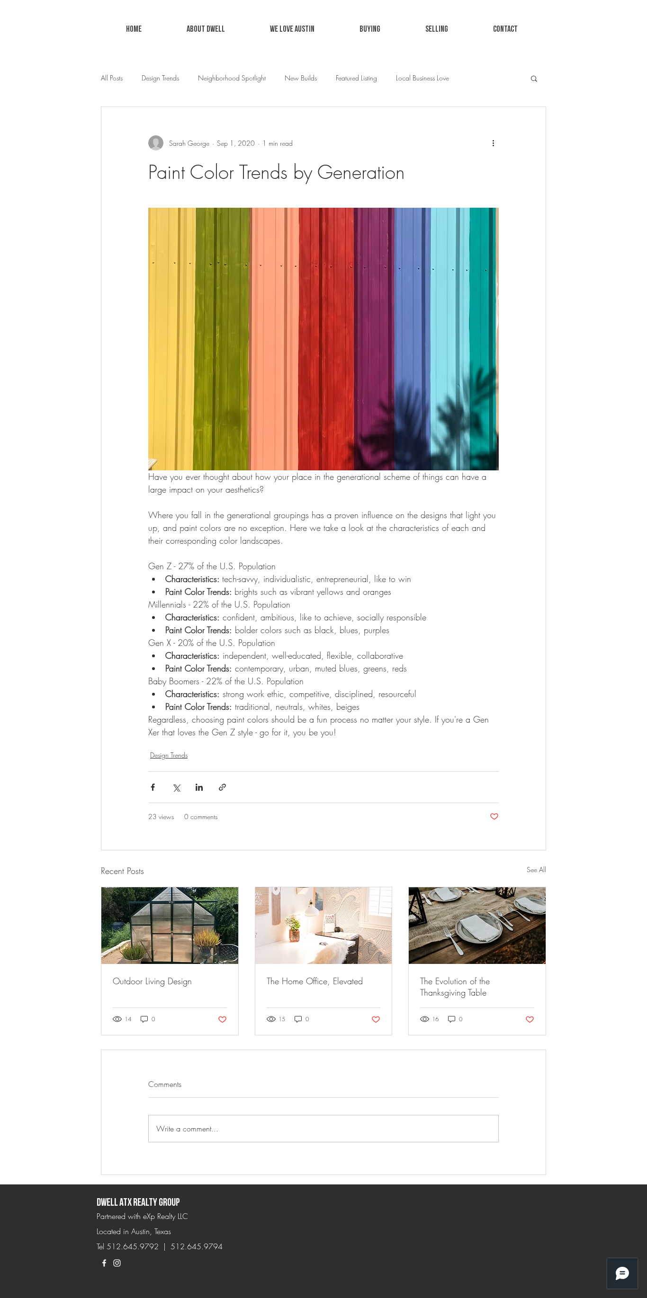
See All (536, 869)
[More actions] (493, 143)
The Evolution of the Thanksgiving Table (455, 986)
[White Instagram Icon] (117, 1263)
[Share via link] (222, 787)
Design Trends (160, 77)
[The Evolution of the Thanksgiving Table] (477, 925)
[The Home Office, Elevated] (323, 925)
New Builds (301, 77)
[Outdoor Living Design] (169, 925)
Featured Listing (356, 77)
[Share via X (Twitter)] (175, 787)
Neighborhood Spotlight (232, 77)
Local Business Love (422, 77)
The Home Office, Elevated (315, 981)
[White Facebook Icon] (104, 1263)
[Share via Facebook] (152, 787)
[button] (292, 29)
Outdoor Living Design (152, 981)
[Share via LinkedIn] (199, 787)
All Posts (112, 77)
